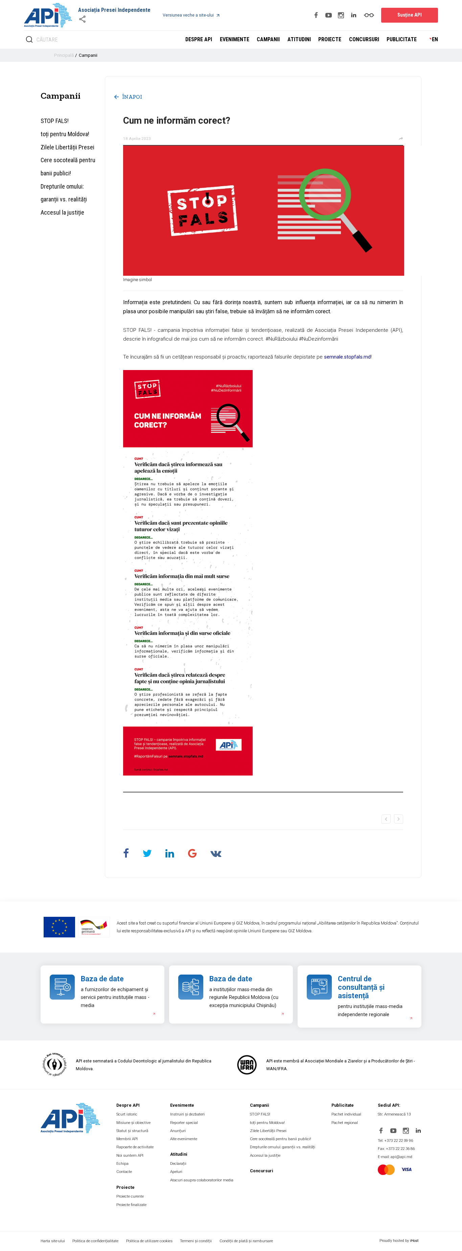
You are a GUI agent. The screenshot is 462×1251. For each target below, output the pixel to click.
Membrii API (127, 1138)
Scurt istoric (126, 1114)
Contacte (124, 1171)
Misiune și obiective (133, 1122)
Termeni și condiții (196, 1240)
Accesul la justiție (62, 212)
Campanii (268, 39)
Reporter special (184, 1122)
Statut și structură (132, 1130)
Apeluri (176, 1171)
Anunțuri (178, 1130)
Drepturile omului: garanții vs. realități (64, 193)
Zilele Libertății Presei (67, 147)
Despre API (198, 39)
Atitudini (299, 39)
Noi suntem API (129, 1155)
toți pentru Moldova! (65, 134)
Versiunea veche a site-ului (188, 15)
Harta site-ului (53, 1240)
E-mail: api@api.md (395, 1156)
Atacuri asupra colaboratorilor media (201, 1180)
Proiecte (329, 39)
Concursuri (364, 39)
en (435, 39)
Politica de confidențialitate (95, 1240)
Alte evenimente (183, 1138)
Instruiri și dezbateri (187, 1114)
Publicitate (402, 39)
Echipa (122, 1163)
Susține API (409, 15)
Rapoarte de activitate (135, 1147)
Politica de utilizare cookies (149, 1240)
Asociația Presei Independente (114, 10)
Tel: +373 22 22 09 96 (395, 1140)
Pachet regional (344, 1122)
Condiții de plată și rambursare (246, 1240)
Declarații (178, 1163)
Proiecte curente (130, 1196)
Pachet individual (346, 1114)
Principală (64, 55)
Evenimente (234, 39)
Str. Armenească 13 (394, 1114)
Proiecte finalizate (131, 1204)
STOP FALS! (55, 120)
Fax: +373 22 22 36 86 (396, 1148)
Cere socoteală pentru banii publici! (68, 166)
